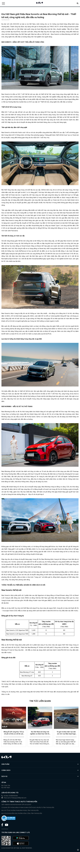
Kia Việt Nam (5, 787)
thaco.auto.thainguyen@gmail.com (14, 798)
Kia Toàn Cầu (5, 785)
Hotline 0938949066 (10, 796)
